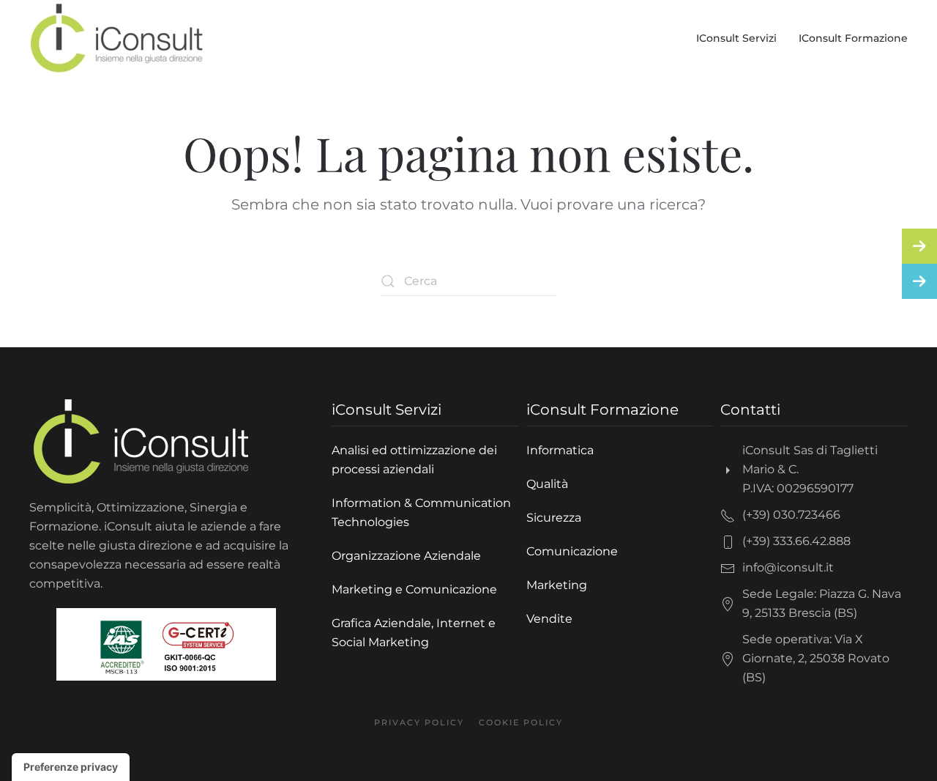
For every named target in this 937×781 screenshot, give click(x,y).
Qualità (547, 484)
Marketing (556, 585)
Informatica (560, 450)
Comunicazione (572, 551)
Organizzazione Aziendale (406, 556)
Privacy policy (419, 722)
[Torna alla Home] (117, 38)
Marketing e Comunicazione (414, 589)
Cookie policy (521, 722)
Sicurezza (553, 518)
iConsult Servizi (736, 38)
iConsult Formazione (853, 38)
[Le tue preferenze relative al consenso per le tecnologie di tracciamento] (71, 767)
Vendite (549, 619)
